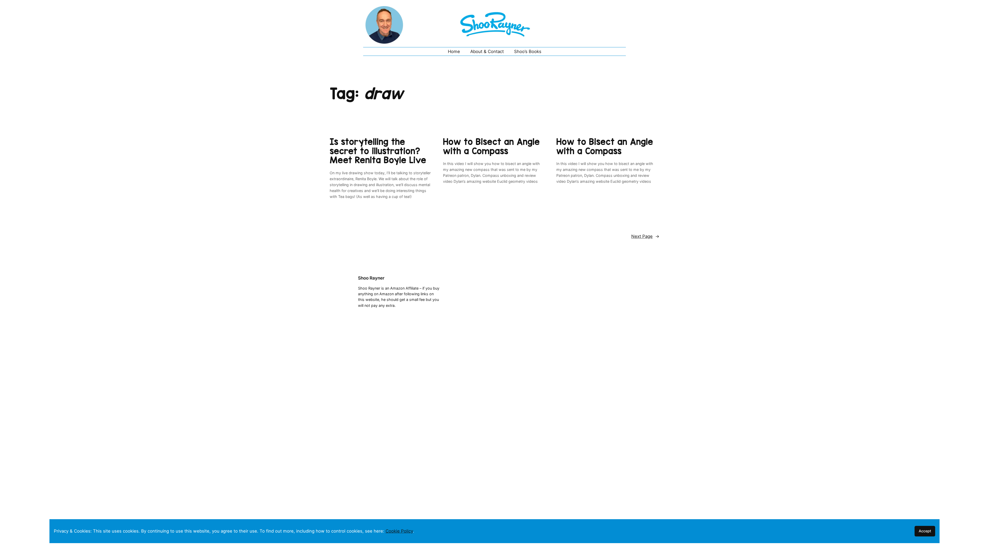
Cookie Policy (399, 531)
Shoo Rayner (371, 278)
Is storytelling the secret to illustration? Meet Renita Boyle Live (378, 151)
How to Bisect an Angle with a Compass (491, 146)
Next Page (645, 236)
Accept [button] (925, 531)
